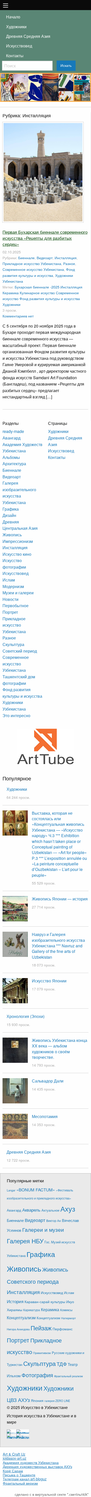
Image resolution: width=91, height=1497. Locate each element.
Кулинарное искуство (37, 292)
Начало (13, 17)
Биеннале (26, 257)
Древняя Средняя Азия (28, 36)
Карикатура (31, 1310)
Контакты (15, 55)
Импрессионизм (18, 541)
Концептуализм (21, 1317)
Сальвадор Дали (47, 1081)
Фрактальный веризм (20, 1483)
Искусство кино (17, 554)
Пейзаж (41, 1327)
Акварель (31, 1210)
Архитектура (14, 463)
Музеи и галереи (18, 593)
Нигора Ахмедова (18, 1329)
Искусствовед (19, 46)
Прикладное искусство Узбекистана (32, 263)
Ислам (9, 580)
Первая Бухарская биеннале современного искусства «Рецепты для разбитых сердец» (45, 238)
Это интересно (16, 715)
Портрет (10, 612)
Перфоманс (63, 1328)
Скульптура (13, 644)
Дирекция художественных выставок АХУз (37, 1466)
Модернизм (13, 586)
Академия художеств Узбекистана (31, 1462)
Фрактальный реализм (68, 1376)
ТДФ (62, 1363)
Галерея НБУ (25, 1240)
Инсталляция (66, 257)
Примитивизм (42, 1353)
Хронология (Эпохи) (25, 1016)
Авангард (11, 438)
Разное (69, 263)
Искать (66, 66)
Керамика (11, 292)
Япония (37, 1400)
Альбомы (11, 457)
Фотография (37, 1375)
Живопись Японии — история (60, 899)
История (15, 1301)
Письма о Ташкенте (19, 1475)
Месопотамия (45, 1116)
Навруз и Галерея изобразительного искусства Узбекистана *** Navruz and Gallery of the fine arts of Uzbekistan (58, 945)
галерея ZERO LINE (57, 1401)
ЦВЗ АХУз (18, 1399)
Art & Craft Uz (14, 1454)
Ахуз (67, 1209)
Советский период (20, 651)
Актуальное (50, 1210)
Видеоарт (45, 257)
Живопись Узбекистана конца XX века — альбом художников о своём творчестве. (59, 1048)
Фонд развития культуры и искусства (49, 298)
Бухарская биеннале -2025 (37, 286)
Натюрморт (68, 1318)
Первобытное (16, 605)
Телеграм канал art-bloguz (25, 1479)
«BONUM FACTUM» (35, 1190)
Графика (11, 509)
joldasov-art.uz (14, 1458)
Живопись (12, 535)
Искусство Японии (49, 981)
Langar (11, 1190)
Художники (16, 27)
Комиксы (66, 1310)
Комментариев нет (18, 315)
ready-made (13, 431)
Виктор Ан (53, 1221)
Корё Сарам (13, 1471)
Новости (10, 599)
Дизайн (9, 515)
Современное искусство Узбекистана (33, 269)
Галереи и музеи (43, 1229)
